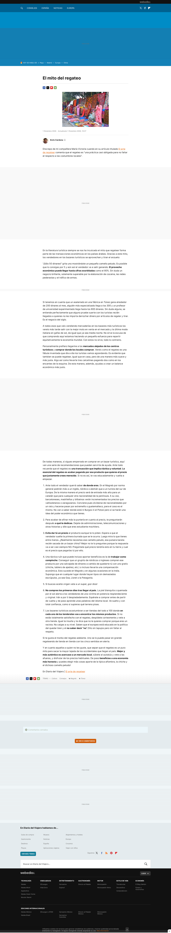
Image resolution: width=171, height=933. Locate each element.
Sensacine (63, 884)
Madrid (49, 63)
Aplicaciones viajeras (51, 848)
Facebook (145, 8)
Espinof (62, 887)
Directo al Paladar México (84, 913)
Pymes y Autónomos (140, 888)
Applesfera (25, 891)
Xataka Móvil (25, 887)
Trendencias (120, 884)
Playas (23, 848)
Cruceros (69, 844)
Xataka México (26, 912)
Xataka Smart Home (28, 894)
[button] (57, 140)
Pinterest (111, 852)
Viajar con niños (72, 848)
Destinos (24, 844)
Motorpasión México (102, 913)
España (45, 8)
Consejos (32, 8)
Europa (70, 8)
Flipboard (149, 8)
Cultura (54, 678)
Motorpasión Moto (104, 887)
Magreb (73, 678)
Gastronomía (26, 839)
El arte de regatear (75, 671)
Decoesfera (120, 887)
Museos (46, 835)
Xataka (23, 884)
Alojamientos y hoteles (74, 835)
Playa (42, 63)
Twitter (140, 8)
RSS (106, 852)
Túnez (83, 678)
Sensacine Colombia (63, 916)
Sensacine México (65, 912)
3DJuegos (43, 884)
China (66, 63)
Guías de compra (27, 835)
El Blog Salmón (141, 884)
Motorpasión (102, 884)
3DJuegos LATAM (46, 912)
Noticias (58, 8)
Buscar (146, 864)
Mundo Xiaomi (26, 897)
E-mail (55, 87)
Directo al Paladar (84, 884)
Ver (86, 741)
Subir (143, 873)
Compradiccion (121, 891)
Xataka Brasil (25, 915)
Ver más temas (28, 854)
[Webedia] (145, 1)
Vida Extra (43, 887)
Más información (103, 931)
